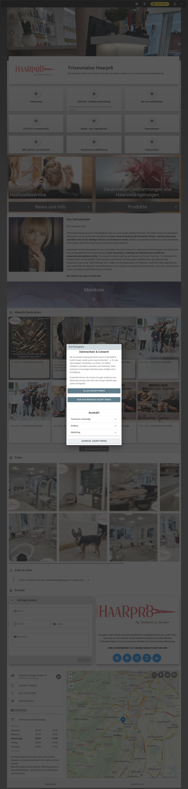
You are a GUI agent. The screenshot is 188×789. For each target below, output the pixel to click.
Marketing (75, 432)
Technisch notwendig (80, 419)
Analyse (74, 425)
